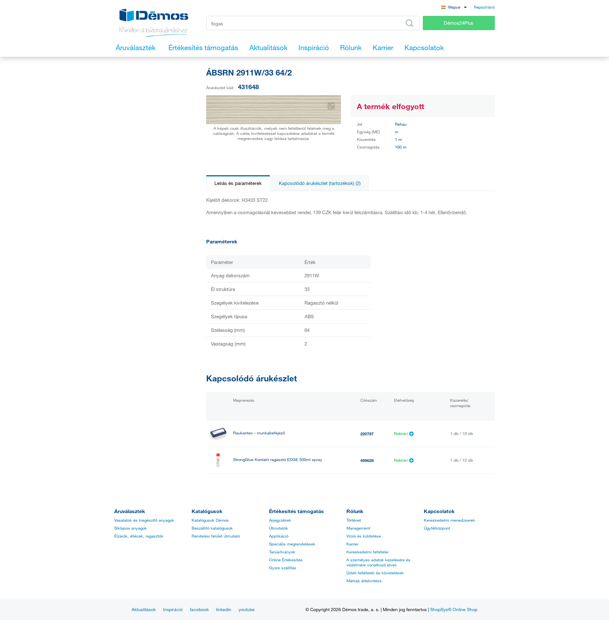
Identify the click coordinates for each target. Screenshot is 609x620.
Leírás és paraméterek (238, 183)
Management (358, 528)
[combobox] (454, 7)
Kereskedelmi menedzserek (449, 520)
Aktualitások (144, 609)
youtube (247, 609)
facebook (199, 609)
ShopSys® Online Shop (453, 609)
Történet (353, 520)
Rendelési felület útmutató (216, 535)
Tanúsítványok (282, 551)
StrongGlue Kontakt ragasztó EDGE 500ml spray (277, 459)
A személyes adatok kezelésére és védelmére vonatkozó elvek (378, 562)
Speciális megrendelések (292, 543)
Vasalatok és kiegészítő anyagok (144, 520)
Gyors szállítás (282, 567)
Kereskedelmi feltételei (367, 551)
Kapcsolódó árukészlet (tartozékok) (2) (320, 183)
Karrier (352, 543)
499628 (367, 460)
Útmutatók (278, 528)
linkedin (223, 609)
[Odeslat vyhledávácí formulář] (409, 23)
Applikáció (278, 535)
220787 (367, 433)
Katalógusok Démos (210, 520)
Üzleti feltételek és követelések (375, 572)
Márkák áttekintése (364, 580)
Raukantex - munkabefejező (259, 433)
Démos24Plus (459, 23)
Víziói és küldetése (363, 535)
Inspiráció (173, 609)
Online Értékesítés (286, 559)
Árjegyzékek (280, 520)
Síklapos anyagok (130, 528)
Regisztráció (484, 7)
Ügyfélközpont (437, 528)
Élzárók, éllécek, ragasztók (138, 535)
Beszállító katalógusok (212, 528)
